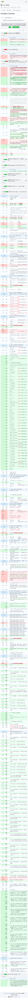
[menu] (11, 17)
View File (4, 35)
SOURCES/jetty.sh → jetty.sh (15, 186)
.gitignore (10, 33)
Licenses (15, 996)
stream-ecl (16, 27)
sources (10, 974)
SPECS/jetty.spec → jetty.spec (17, 191)
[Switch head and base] (2, 17)
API (19, 996)
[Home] (2, 1)
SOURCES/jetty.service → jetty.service (14, 180)
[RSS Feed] (2, 7)
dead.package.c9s (12, 165)
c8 (9, 27)
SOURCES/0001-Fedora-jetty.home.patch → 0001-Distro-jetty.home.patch (16, 61)
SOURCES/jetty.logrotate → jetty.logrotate (14, 174)
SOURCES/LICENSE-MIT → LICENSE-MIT (16, 159)
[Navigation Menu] (26, 1)
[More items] (26, 10)
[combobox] (9, 18)
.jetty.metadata (12, 49)
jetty (8, 5)
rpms (4, 5)
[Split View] (23, 30)
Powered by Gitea (8, 993)
